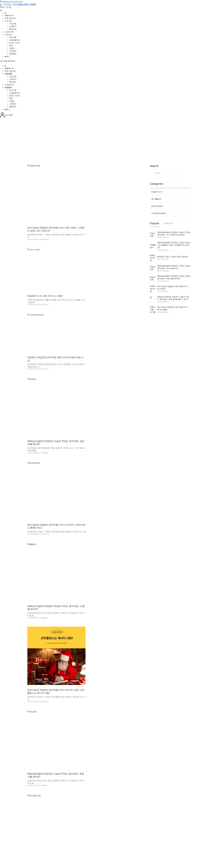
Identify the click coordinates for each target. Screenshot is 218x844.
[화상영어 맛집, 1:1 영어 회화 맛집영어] (153, 258)
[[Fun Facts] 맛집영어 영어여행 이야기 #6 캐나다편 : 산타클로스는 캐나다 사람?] (56, 656)
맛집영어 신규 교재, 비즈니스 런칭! (45, 295)
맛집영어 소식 (44, 304)
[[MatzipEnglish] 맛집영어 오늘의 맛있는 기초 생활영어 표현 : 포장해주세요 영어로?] (153, 246)
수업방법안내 (14, 40)
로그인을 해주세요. (8, 61)
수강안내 (8, 34)
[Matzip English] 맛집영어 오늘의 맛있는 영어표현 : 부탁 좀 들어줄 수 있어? (173, 298)
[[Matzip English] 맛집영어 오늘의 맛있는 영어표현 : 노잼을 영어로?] (56, 572)
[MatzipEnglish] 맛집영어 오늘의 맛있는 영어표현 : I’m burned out (174, 267)
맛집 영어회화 (44, 239)
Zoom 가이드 (14, 43)
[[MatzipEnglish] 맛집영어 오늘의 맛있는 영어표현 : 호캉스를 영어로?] (56, 739)
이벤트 (12, 48)
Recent (169, 223)
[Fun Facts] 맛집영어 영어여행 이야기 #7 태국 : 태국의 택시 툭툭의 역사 (56, 526)
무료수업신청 (10, 18)
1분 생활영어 (44, 453)
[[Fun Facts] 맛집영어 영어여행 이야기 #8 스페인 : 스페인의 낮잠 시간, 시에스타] (56, 193)
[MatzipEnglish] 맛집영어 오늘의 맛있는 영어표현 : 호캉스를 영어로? (55, 775)
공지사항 (12, 37)
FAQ (10, 45)
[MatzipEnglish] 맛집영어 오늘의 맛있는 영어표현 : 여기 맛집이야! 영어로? (174, 233)
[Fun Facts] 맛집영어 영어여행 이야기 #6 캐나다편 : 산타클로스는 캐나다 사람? (56, 691)
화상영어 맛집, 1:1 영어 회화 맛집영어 (172, 256)
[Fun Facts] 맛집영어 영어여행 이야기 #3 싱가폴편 (172, 308)
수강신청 (8, 21)
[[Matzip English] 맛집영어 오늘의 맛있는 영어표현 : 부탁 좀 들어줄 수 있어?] (153, 299)
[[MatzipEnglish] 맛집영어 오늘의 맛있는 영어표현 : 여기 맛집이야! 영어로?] (153, 234)
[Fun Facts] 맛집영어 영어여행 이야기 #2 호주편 (172, 287)
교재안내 (12, 26)
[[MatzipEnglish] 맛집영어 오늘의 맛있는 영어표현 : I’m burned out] (153, 268)
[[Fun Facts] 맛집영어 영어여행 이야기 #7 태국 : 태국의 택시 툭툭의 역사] (56, 491)
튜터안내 (12, 29)
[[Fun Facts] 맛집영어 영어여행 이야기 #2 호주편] (153, 289)
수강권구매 (9, 32)
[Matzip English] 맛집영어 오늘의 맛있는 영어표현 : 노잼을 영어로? (55, 607)
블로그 (7, 56)
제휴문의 (12, 54)
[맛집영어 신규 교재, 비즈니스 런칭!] (56, 269)
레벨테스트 (9, 15)
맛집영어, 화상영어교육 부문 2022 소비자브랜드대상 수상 (55, 359)
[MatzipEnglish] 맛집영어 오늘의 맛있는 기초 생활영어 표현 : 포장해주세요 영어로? (174, 245)
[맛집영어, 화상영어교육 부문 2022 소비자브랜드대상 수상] (56, 332)
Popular (154, 223)
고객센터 (12, 51)
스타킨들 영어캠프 (158, 213)
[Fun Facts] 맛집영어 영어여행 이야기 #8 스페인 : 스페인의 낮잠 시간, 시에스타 (56, 229)
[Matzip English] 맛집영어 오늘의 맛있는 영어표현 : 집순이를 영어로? (55, 442)
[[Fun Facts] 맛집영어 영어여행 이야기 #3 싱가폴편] (153, 309)
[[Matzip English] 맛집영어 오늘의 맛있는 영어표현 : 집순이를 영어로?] (56, 407)
